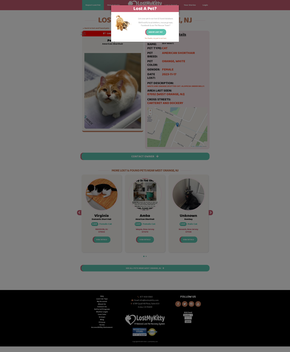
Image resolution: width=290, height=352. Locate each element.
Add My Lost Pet (156, 32)
